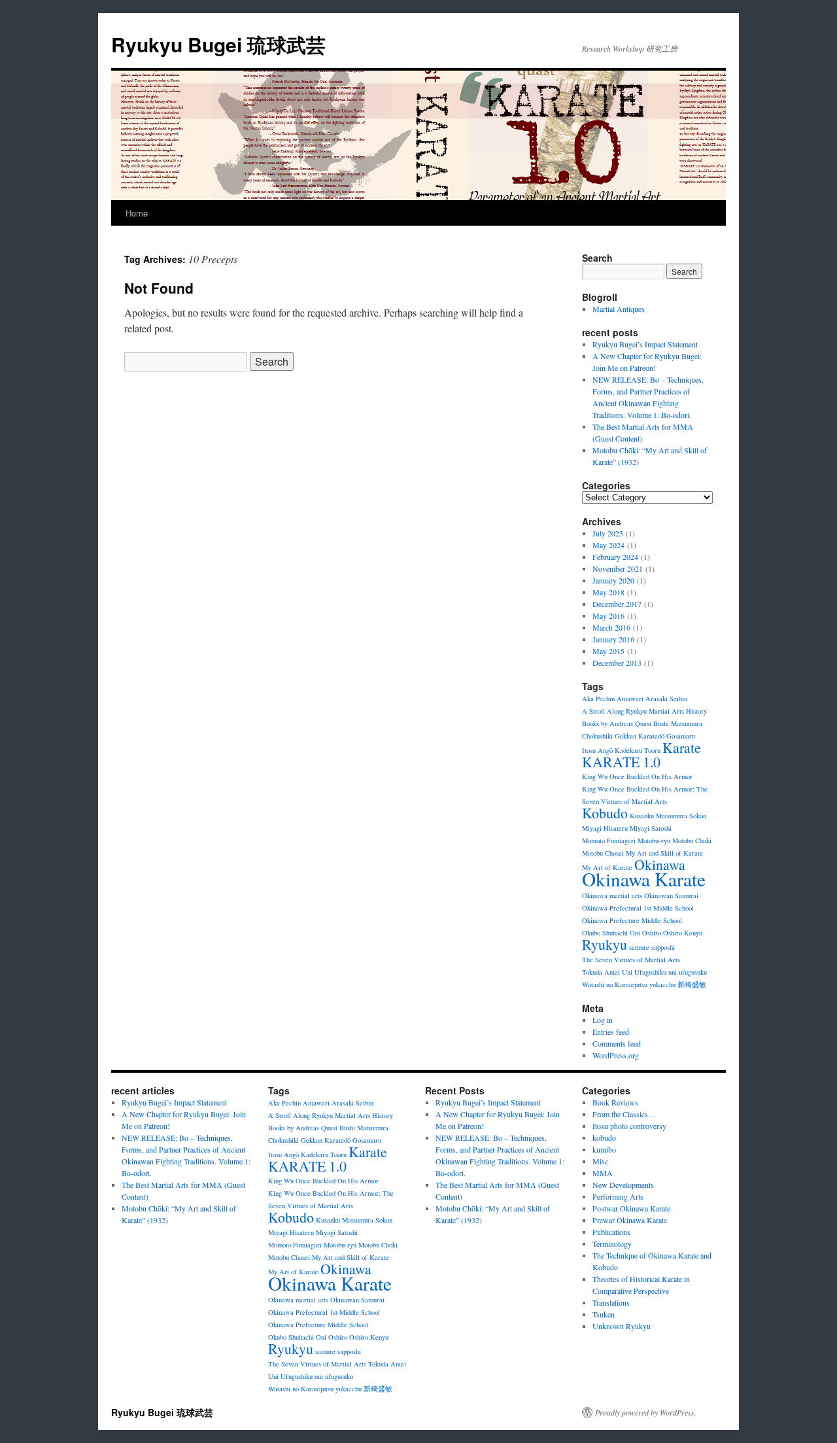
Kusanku (642, 815)
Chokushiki (597, 735)
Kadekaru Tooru (637, 750)
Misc (600, 1161)
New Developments (623, 1184)
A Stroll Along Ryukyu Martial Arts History (644, 711)
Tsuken (603, 1314)
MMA (602, 1173)
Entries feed (610, 1031)
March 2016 (611, 627)
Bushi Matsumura (677, 723)
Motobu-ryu (654, 840)
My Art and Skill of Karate (664, 853)
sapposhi (663, 947)
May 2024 (608, 545)
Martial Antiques (618, 309)
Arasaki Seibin (666, 698)
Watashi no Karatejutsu (614, 984)
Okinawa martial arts (612, 895)
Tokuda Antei (601, 972)
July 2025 (607, 533)
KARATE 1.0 (621, 761)
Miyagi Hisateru (605, 828)
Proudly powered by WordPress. (645, 1412)
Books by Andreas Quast (616, 723)
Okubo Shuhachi (605, 932)
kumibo (604, 1149)
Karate (681, 747)
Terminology (612, 1243)
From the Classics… (624, 1114)
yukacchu (662, 984)
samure (639, 947)
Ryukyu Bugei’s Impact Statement (645, 344)
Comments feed (616, 1043)
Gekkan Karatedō (639, 735)
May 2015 (608, 651)
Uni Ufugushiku (644, 972)
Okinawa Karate (644, 879)
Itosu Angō (597, 750)
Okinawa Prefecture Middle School (632, 920)
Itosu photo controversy (629, 1126)
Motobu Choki (691, 840)
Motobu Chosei (603, 853)
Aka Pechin (598, 698)
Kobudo (605, 812)
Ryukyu (604, 944)
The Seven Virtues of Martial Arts (631, 959)
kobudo (604, 1137)
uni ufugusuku (687, 972)
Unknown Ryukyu (621, 1326)
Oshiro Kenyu (682, 932)
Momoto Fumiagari (609, 840)
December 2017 (616, 604)
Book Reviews (615, 1102)
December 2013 (616, 662)
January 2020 (613, 580)
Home (137, 213)
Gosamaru (680, 735)
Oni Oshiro (645, 932)
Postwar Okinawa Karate (631, 1208)
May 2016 (608, 615)
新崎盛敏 (691, 984)
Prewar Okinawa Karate (629, 1220)
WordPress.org (615, 1055)
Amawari (630, 698)
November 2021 (617, 568)
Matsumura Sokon (681, 815)
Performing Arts (617, 1196)
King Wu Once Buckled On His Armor (637, 776)
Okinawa (659, 864)
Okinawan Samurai (671, 895)
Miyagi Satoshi (651, 828)
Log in (602, 1020)
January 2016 (613, 639)
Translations (611, 1302)
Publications (611, 1231)
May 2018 (608, 592)
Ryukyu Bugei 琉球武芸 (218, 44)
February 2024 (615, 556)
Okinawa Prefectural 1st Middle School (638, 908)
